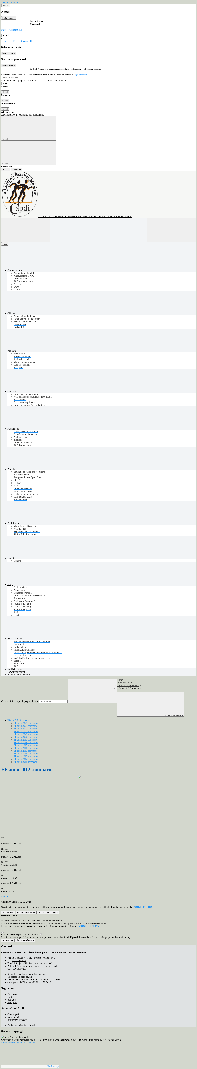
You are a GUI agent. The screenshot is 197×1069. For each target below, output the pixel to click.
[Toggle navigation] (25, 230)
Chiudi (5, 92)
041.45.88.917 (19, 960)
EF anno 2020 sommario (26, 737)
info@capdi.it (33, 963)
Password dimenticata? (12, 29)
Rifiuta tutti (26, 912)
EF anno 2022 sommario (26, 731)
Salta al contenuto (9, 2)
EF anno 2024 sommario (26, 726)
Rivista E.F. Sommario (128, 685)
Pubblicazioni (123, 682)
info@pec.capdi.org (35, 966)
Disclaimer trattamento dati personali (19, 1042)
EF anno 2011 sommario (25, 762)
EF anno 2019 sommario (26, 739)
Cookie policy (14, 1014)
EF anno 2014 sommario (26, 753)
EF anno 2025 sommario (26, 723)
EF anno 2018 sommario (26, 742)
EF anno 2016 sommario (26, 748)
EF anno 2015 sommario (26, 750)
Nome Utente (36, 21)
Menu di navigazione (173, 715)
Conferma (16, 169)
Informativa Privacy (17, 1020)
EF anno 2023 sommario (26, 728)
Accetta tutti (48, 912)
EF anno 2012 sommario (26, 759)
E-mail (33, 68)
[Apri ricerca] (171, 230)
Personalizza (8, 912)
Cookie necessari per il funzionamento (20, 934)
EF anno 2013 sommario (26, 756)
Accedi (5, 5)
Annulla (5, 169)
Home (120, 680)
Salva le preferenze (25, 940)
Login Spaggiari (80, 75)
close (4, 244)
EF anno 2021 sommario (26, 734)
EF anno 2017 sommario (26, 745)
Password (35, 24)
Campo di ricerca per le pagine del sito (19, 701)
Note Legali (13, 1017)
